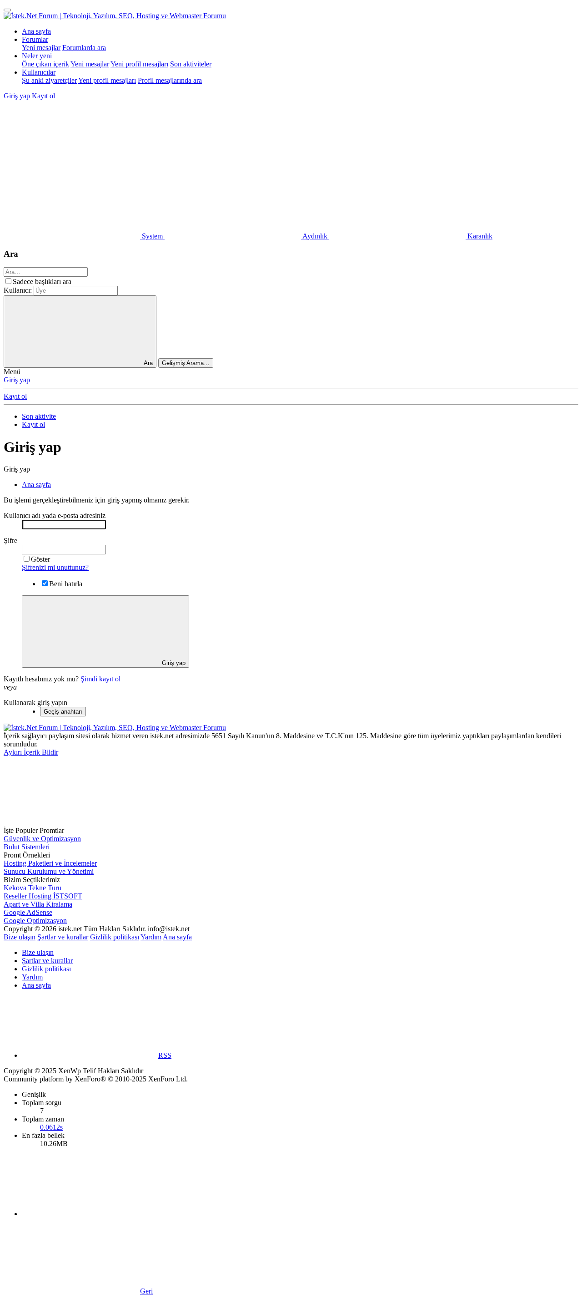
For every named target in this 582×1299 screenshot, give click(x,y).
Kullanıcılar (38, 72)
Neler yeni (37, 56)
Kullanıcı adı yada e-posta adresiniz (54, 515)
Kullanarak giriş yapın (35, 702)
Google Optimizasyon (35, 920)
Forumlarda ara (84, 47)
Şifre (10, 540)
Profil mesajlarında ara (170, 80)
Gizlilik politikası (114, 937)
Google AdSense (28, 912)
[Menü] (7, 10)
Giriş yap (17, 380)
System (152, 236)
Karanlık (479, 236)
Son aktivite (39, 416)
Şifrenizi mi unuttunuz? (55, 567)
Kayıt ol (15, 396)
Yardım (150, 937)
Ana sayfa (36, 31)
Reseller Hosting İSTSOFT (43, 896)
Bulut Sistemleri (27, 847)
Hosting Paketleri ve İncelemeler (50, 863)
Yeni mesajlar (41, 47)
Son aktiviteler (190, 64)
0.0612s (51, 1127)
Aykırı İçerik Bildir (31, 752)
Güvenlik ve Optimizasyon (42, 838)
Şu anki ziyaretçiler (49, 80)
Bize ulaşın (19, 937)
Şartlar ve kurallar (62, 937)
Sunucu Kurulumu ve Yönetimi (49, 871)
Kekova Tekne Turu (32, 888)
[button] (72, 166)
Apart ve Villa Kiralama (38, 904)
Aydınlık (315, 236)
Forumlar (35, 39)
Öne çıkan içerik (45, 64)
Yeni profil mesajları (139, 64)
